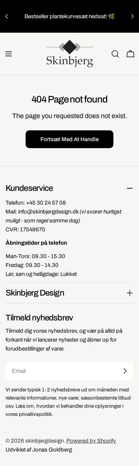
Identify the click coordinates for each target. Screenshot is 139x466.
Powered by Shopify (91, 441)
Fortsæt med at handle (69, 139)
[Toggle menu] (8, 53)
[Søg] (115, 53)
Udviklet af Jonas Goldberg (39, 450)
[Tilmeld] (125, 371)
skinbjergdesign (44, 441)
